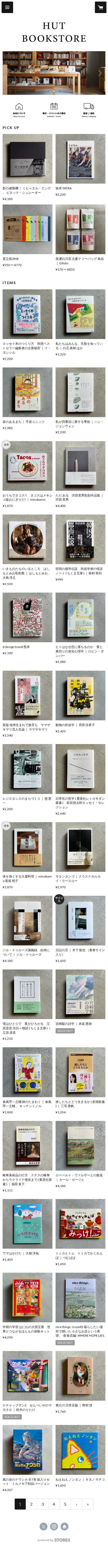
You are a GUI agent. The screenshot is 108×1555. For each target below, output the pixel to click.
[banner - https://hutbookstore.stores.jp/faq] (88, 110)
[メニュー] (7, 7)
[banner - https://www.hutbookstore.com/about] (19, 110)
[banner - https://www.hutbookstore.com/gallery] (54, 110)
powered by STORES (54, 1541)
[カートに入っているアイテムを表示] (100, 7)
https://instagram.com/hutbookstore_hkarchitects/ (54, 1526)
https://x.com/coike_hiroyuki (43, 1526)
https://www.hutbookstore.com (64, 1526)
